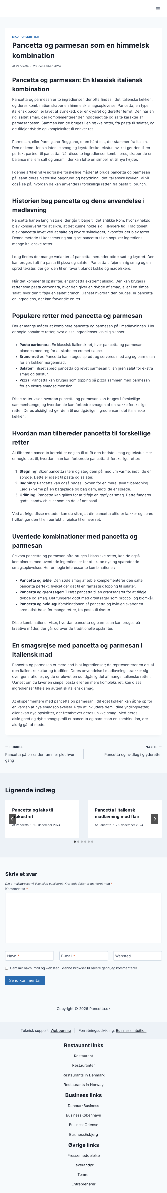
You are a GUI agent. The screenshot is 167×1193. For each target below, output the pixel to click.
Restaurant (83, 1056)
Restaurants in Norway (84, 1085)
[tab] (75, 842)
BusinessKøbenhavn (83, 1115)
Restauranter (83, 1065)
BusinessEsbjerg (83, 1134)
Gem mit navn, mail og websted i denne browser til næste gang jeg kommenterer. (74, 968)
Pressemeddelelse (83, 1155)
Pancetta (22, 66)
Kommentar (16, 889)
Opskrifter (30, 36)
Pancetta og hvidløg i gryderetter (133, 751)
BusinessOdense (83, 1125)
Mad (15, 36)
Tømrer (83, 1174)
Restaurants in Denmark (84, 1075)
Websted (123, 956)
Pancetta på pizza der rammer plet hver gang (39, 754)
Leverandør (83, 1165)
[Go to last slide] (12, 819)
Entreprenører (83, 1184)
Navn (13, 956)
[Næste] (154, 819)
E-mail (68, 956)
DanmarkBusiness (83, 1106)
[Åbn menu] (158, 8)
